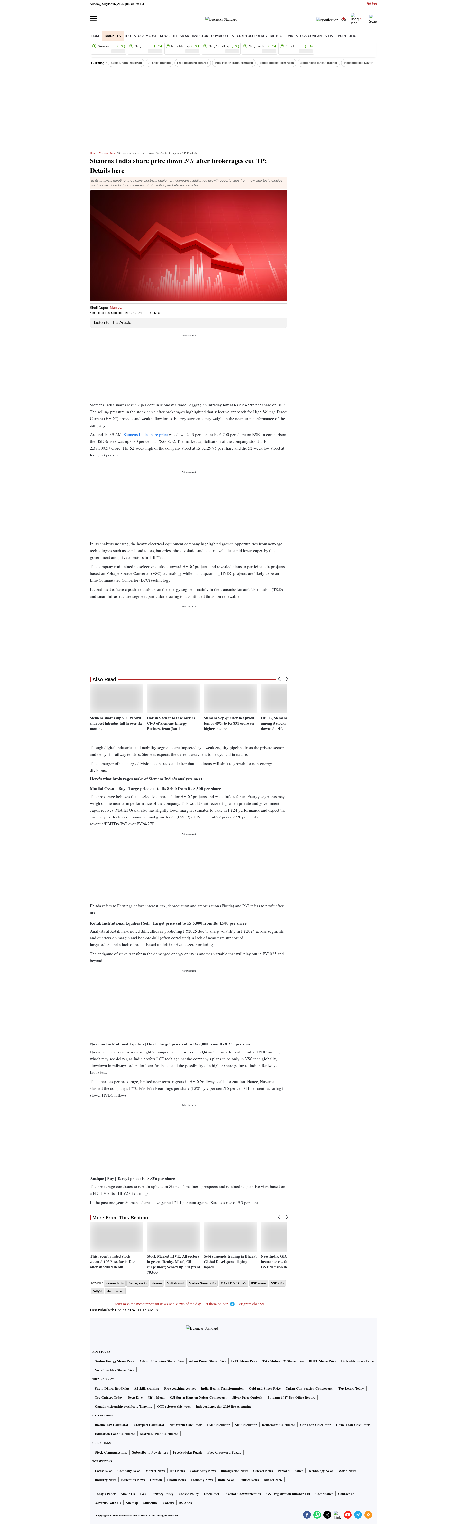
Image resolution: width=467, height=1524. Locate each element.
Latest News (103, 1470)
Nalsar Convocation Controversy (309, 1388)
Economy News (202, 1479)
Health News (176, 1479)
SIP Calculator (246, 1424)
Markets (113, 36)
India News (226, 1479)
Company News (128, 1470)
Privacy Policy (162, 1493)
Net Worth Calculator (186, 1424)
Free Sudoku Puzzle (187, 1452)
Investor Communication (243, 1493)
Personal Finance (290, 1470)
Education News (133, 1479)
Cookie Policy (189, 1493)
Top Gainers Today (109, 1397)
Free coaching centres (192, 63)
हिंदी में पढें (372, 4)
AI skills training (159, 63)
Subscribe (150, 1502)
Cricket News (263, 1470)
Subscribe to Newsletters (150, 1452)
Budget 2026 (273, 1479)
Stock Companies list (315, 36)
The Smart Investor (190, 36)
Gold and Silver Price (265, 1388)
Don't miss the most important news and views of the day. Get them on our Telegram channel (188, 1303)
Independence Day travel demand (367, 63)
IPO (128, 36)
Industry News (105, 1479)
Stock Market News (152, 36)
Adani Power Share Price (207, 1361)
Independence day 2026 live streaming (223, 1406)
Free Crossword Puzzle (224, 1452)
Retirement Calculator (278, 1424)
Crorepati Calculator (149, 1424)
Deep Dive (135, 1397)
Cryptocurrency (252, 36)
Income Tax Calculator (111, 1424)
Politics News (249, 1479)
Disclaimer (211, 1493)
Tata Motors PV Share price (283, 1361)
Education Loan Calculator (115, 1433)
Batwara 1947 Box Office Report (291, 1397)
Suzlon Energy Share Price (114, 1361)
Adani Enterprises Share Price (161, 1361)
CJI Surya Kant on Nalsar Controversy (198, 1397)
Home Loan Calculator (353, 1424)
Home (96, 36)
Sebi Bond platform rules (277, 63)
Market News (155, 1470)
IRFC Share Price (244, 1361)
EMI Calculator (218, 1424)
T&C (143, 1493)
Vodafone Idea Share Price (114, 1369)
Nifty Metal (156, 1397)
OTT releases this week (174, 1406)
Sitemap (132, 1502)
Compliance (324, 1493)
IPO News (177, 1470)
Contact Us (346, 1493)
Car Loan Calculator (315, 1424)
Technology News (320, 1470)
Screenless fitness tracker (318, 63)
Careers (168, 1502)
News (113, 153)
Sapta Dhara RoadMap (126, 63)
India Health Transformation (234, 63)
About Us (128, 1493)
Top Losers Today (351, 1388)
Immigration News (234, 1470)
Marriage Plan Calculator (159, 1433)
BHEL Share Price (322, 1361)
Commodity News (203, 1470)
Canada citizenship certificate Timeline (123, 1406)
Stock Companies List (111, 1452)
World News (347, 1470)
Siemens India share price (146, 434)
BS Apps (185, 1502)
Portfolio (347, 36)
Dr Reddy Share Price (357, 1361)
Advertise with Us (108, 1502)
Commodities (222, 36)
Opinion (156, 1479)
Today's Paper (105, 1493)
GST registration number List (288, 1493)
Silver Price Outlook (247, 1397)
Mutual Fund (281, 36)
